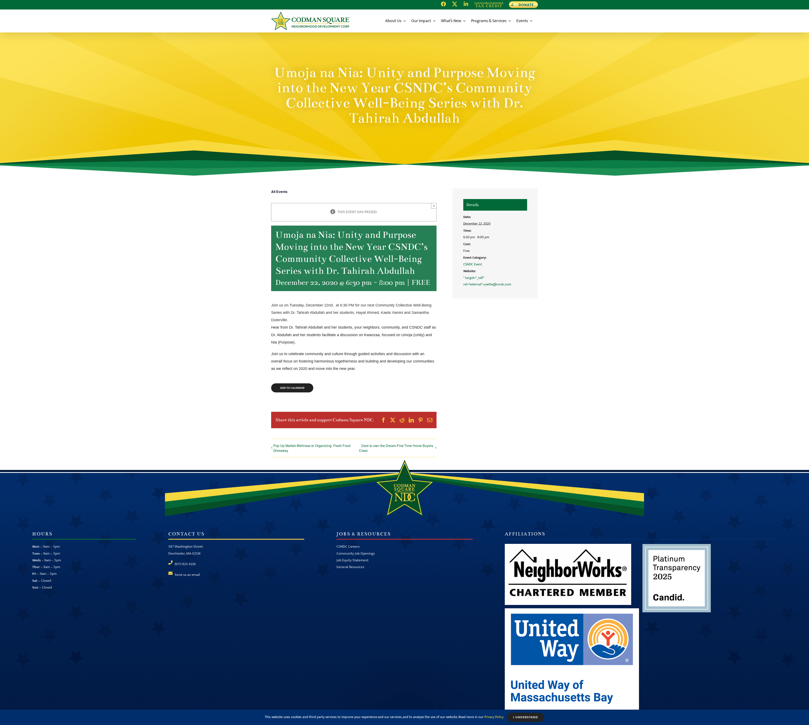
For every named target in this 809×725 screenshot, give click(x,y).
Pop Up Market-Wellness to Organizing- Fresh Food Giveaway (311, 448)
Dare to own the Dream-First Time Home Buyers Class (396, 448)
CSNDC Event (472, 264)
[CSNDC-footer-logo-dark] (404, 462)
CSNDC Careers (348, 547)
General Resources (350, 567)
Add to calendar (292, 388)
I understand (525, 717)
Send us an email (187, 575)
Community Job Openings (355, 553)
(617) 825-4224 (185, 564)
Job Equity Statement (352, 560)
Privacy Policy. (494, 717)
